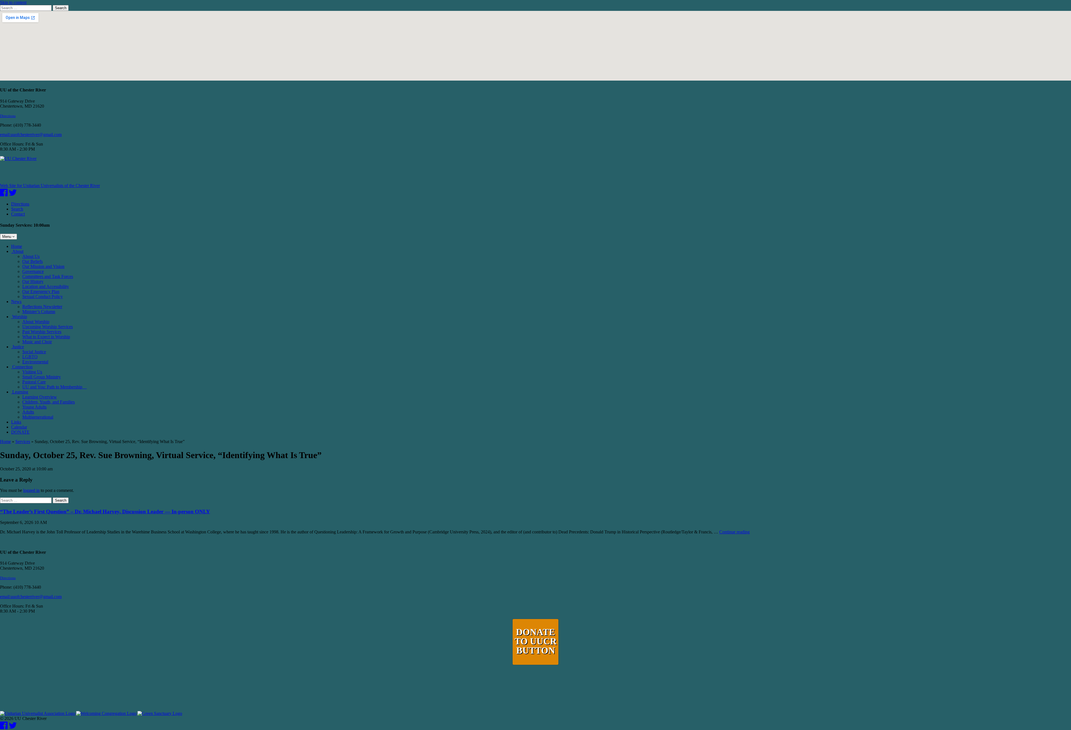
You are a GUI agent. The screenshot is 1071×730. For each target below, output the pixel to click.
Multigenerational (37, 417)
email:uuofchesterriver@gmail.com (31, 134)
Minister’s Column (38, 311)
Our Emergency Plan (40, 291)
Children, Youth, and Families (48, 402)
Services (22, 441)
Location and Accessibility (45, 286)
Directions (8, 116)
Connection (22, 366)
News (16, 301)
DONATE (20, 432)
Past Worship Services (41, 331)
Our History (33, 281)
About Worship (35, 321)
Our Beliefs (32, 261)
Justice (17, 346)
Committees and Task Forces (47, 276)
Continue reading (734, 532)
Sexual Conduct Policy (42, 296)
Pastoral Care (34, 381)
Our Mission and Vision (43, 266)
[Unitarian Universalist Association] (37, 713)
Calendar (19, 427)
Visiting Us (32, 371)
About (17, 251)
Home (16, 246)
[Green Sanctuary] (160, 713)
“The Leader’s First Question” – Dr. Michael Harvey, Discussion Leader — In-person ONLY (105, 511)
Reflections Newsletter (42, 306)
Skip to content (13, 2)
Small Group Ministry (41, 376)
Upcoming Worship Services (47, 326)
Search (60, 8)
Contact (18, 214)
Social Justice (34, 351)
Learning (19, 392)
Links (16, 422)
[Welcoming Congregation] (106, 713)
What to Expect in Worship (46, 336)
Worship (19, 316)
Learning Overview (39, 397)
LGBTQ (30, 356)
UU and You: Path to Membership (54, 387)
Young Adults (34, 407)
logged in (31, 490)
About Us (31, 256)
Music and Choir (37, 341)
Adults (28, 412)
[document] (535, 487)
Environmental (35, 361)
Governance (33, 271)
